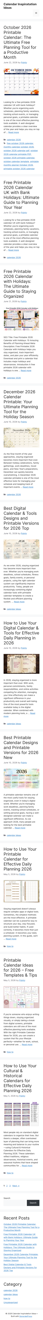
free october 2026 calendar (20, 143)
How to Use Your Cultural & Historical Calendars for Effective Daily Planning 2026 (20, 1078)
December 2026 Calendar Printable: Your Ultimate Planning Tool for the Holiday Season (21, 404)
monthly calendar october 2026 (19, 147)
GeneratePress (25, 1316)
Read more (13, 132)
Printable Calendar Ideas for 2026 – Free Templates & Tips (20, 968)
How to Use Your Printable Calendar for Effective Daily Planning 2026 (20, 859)
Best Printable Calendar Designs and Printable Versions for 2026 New (21, 747)
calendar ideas (14, 609)
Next (15, 1186)
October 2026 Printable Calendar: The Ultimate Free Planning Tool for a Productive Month (20, 42)
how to (10, 946)
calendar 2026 (14, 140)
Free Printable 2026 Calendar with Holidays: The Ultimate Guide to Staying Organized (20, 284)
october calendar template (16, 161)
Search (7, 1198)
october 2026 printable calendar (19, 158)
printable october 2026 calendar (19, 169)
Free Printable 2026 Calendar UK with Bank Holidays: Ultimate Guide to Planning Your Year (21, 195)
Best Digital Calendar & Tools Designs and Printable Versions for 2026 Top (21, 518)
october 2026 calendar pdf (16, 150)
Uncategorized (11, 1302)
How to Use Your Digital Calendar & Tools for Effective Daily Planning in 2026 (21, 632)
